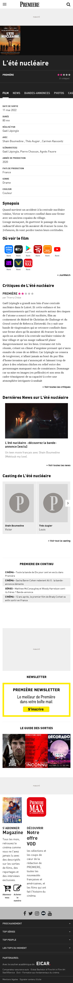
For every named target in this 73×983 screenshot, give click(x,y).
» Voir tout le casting (59, 540)
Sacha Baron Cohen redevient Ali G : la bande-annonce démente (34, 582)
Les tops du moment (15, 948)
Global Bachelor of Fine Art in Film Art (48, 969)
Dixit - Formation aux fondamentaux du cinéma (37, 972)
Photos (59, 93)
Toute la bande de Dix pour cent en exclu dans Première (34, 574)
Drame (7, 182)
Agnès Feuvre (48, 151)
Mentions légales (10, 979)
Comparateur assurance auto (16, 969)
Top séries (9, 931)
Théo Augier (32, 141)
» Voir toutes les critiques (56, 386)
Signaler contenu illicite (30, 979)
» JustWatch (63, 275)
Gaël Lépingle (11, 130)
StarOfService (9, 972)
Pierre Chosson (29, 151)
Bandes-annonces (37, 93)
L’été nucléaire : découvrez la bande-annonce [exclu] (31, 444)
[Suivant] (67, 503)
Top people (9, 939)
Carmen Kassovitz (52, 141)
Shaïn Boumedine (13, 141)
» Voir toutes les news (58, 465)
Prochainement (12, 923)
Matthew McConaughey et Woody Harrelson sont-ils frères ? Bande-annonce (35, 590)
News (16, 93)
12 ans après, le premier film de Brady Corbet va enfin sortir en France (35, 598)
